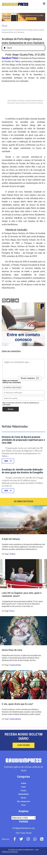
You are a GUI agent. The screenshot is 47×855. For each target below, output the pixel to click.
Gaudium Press (9, 58)
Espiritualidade (15, 665)
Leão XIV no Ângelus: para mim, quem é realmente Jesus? (21, 594)
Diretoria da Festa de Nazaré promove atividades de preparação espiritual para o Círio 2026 (23, 440)
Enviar (10, 409)
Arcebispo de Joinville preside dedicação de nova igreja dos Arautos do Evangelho (22, 471)
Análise (12, 554)
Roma (12, 611)
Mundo (23, 798)
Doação (23, 790)
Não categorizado (23, 801)
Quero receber (23, 745)
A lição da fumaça (11, 538)
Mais (6, 460)
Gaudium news (7, 30)
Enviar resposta (28, 378)
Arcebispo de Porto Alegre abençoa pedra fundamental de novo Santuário (23, 41)
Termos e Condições (10, 852)
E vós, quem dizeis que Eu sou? (17, 704)
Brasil (4, 25)
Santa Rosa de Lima (12, 650)
